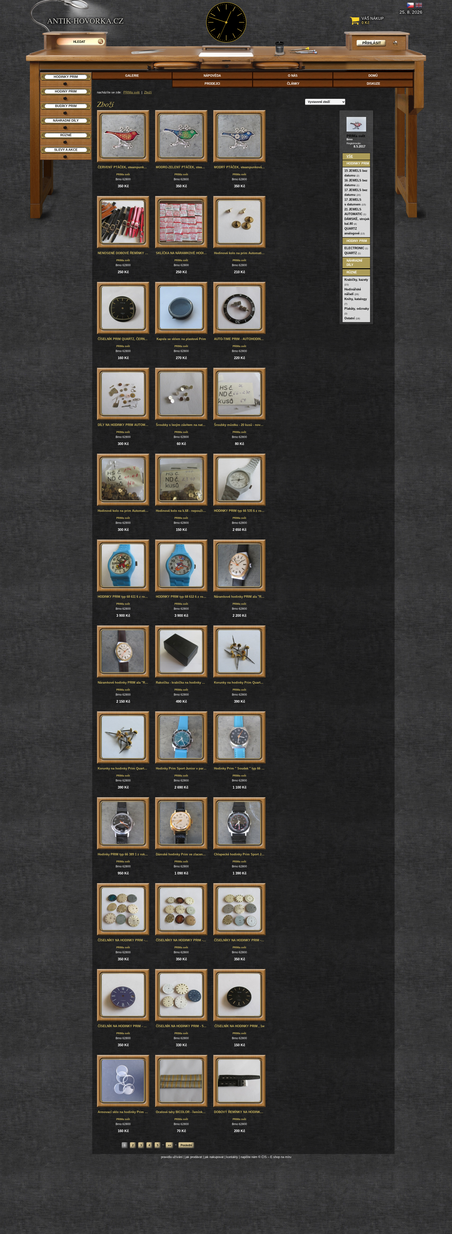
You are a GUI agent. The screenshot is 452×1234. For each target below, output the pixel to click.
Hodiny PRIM (357, 241)
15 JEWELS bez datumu (355, 173)
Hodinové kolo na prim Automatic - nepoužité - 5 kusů (123, 511)
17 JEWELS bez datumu (355, 192)
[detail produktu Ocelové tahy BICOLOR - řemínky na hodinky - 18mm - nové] (181, 1081)
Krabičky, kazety (356, 282)
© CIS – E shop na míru (274, 1157)
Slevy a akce (65, 150)
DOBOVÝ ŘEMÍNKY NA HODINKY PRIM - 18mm (240, 1112)
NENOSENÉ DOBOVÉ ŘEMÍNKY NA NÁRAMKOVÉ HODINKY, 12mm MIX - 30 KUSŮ (123, 253)
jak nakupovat (214, 1157)
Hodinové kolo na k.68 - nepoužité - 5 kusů (181, 511)
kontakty (232, 1157)
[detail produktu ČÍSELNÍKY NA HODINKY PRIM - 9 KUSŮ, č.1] (239, 909)
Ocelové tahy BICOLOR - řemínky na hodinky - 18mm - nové (181, 1112)
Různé (352, 272)
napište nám (249, 1157)
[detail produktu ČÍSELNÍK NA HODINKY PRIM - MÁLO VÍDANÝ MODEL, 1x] (123, 995)
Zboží (148, 92)
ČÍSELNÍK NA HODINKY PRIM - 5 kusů (181, 1026)
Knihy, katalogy (355, 301)
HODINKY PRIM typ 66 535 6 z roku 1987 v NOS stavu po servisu (240, 511)
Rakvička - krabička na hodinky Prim (181, 682)
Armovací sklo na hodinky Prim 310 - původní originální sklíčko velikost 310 (123, 1112)
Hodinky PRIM (358, 163)
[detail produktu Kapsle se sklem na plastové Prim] (181, 308)
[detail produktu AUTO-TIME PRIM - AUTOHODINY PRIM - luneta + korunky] (239, 308)
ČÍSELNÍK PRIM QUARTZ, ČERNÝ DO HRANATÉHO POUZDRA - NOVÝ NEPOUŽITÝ (123, 339)
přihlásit (371, 43)
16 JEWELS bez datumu (355, 183)
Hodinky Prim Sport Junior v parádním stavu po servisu (181, 768)
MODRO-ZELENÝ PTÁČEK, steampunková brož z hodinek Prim (181, 167)
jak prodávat (193, 1157)
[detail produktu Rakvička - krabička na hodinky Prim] (181, 651)
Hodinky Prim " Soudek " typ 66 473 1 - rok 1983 (240, 768)
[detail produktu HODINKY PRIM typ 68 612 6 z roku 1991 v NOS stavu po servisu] (181, 566)
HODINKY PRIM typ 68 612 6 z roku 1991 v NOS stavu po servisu (181, 596)
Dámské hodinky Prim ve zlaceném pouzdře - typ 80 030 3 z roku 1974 (181, 854)
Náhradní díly (354, 263)
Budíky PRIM (66, 106)
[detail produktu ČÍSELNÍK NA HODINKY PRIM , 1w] (239, 995)
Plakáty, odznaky (356, 311)
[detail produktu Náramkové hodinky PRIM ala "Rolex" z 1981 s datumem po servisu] (123, 651)
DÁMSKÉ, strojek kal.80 (356, 221)
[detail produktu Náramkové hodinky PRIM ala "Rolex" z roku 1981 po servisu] (239, 566)
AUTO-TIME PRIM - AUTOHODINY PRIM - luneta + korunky (240, 339)
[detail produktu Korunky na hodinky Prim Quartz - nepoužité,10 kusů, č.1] (123, 737)
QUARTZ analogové (354, 231)
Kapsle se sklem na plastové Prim (181, 339)
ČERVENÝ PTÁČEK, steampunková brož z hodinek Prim (123, 167)
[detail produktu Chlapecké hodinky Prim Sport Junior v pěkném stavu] (239, 823)
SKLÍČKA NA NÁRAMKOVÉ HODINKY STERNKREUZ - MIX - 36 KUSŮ (181, 253)
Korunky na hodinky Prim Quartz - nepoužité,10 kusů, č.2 (240, 682)
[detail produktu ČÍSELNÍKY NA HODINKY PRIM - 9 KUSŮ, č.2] (181, 909)
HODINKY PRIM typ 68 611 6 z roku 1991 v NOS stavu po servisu (123, 596)
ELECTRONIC (356, 248)
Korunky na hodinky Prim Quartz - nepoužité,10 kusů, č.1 (123, 768)
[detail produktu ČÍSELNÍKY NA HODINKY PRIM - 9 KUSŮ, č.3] (123, 909)
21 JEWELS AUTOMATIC (355, 212)
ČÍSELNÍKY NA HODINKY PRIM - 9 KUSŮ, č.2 (181, 940)
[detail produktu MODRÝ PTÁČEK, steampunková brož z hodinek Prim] (239, 136)
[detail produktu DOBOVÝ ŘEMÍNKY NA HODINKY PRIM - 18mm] (239, 1081)
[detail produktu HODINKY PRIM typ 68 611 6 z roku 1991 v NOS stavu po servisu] (123, 566)
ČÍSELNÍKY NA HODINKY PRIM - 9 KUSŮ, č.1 (240, 940)
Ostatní (352, 318)
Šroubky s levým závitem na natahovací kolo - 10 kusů (181, 425)
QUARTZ (352, 253)
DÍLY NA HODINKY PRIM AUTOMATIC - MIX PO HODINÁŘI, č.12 (123, 425)
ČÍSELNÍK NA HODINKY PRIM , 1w (239, 1026)
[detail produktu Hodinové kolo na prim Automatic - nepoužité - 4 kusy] (239, 222)
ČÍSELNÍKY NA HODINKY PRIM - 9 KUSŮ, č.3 (123, 940)
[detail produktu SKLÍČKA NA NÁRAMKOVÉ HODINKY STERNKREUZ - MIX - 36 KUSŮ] (181, 222)
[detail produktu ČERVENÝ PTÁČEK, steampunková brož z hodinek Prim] (123, 136)
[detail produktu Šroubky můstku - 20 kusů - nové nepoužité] (239, 394)
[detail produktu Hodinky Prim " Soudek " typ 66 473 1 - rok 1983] (239, 737)
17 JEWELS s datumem (355, 202)
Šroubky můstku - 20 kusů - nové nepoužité (240, 425)
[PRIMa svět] (356, 124)
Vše (350, 156)
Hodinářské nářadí (352, 292)
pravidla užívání (172, 1157)
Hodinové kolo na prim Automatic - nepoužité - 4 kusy (240, 253)
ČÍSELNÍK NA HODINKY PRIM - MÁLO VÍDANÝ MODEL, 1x (123, 1026)
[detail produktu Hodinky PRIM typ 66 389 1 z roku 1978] (123, 823)
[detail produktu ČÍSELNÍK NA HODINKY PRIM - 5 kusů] (181, 995)
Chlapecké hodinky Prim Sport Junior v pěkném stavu (240, 854)
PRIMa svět (131, 92)
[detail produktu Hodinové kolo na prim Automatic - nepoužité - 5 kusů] (123, 480)
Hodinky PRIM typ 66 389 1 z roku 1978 (123, 854)
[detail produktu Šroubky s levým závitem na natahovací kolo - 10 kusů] (181, 394)
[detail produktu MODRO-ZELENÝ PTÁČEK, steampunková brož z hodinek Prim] (181, 136)
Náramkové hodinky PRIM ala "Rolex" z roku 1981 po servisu (240, 596)
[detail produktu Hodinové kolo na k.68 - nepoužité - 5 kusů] (181, 480)
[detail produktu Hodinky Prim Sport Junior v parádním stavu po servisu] (181, 737)
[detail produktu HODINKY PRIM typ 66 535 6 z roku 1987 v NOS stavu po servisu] (239, 480)
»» (169, 1145)
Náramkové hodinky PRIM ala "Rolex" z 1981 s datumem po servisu (123, 682)
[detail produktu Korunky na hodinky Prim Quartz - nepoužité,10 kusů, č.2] (239, 651)
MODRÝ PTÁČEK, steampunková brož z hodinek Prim (240, 167)
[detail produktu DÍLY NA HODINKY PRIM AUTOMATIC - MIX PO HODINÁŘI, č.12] (123, 394)
